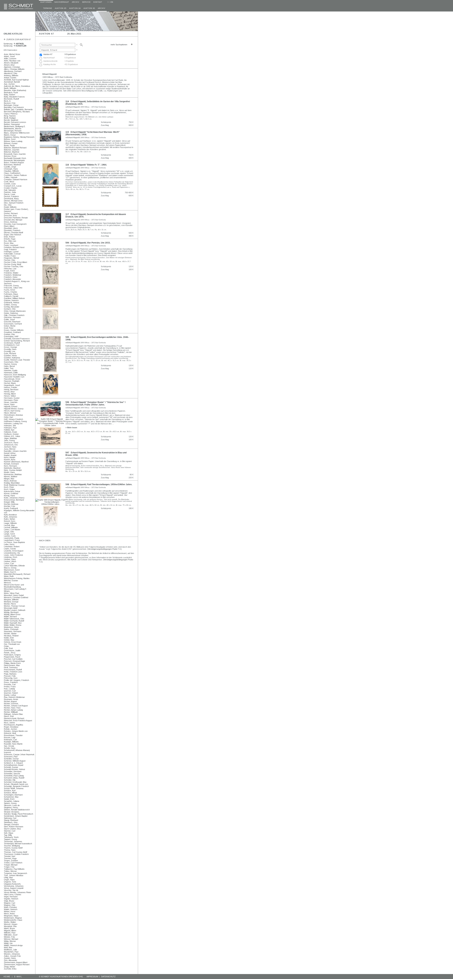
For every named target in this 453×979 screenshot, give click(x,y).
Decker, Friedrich (11, 196)
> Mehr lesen (71, 427)
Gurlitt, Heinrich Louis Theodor (17, 360)
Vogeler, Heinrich (11, 899)
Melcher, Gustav (11, 580)
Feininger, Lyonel (11, 252)
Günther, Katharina (12, 358)
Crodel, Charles (10, 188)
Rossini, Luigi (9, 737)
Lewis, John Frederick (13, 555)
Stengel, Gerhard (11, 824)
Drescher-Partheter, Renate (16, 218)
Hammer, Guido (10, 370)
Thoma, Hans (10, 850)
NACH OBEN (44, 540)
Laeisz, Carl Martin (12, 529)
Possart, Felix (10, 676)
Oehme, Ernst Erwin (12, 642)
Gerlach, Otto (10, 309)
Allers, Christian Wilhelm (14, 69)
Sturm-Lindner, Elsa (12, 829)
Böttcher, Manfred (11, 152)
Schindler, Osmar (11, 759)
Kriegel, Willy (9, 502)
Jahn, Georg (9, 440)
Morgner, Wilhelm (11, 600)
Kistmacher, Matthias (13, 474)
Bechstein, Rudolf (11, 99)
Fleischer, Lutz (10, 269)
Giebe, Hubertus (11, 313)
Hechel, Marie (10, 383)
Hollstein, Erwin (10, 432)
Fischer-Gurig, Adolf (12, 264)
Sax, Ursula (9, 746)
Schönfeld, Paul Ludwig (14, 776)
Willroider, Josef (10, 935)
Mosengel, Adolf (10, 608)
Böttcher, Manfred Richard (15, 148)
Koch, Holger (9, 489)
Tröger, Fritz (9, 867)
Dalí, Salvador (10, 190)
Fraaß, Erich (9, 271)
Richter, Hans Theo (12, 708)
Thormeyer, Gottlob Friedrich (16, 854)
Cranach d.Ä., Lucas (13, 186)
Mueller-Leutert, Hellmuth (14, 610)
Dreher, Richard (11, 213)
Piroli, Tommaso (11, 667)
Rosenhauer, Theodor (13, 735)
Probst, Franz (10, 686)
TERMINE (47, 8)
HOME (7, 976)
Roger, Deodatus (11, 727)
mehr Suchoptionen (119, 44)
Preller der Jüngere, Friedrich (16, 680)
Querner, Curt (10, 691)
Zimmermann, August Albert (15, 962)
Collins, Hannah (10, 177)
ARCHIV (75, 2)
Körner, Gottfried (11, 493)
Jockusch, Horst (11, 442)
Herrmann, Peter (11, 400)
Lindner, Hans (10, 559)
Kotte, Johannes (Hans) (14, 498)
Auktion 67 (47, 54)
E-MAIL (18, 976)
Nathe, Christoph (11, 629)
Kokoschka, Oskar (12, 491)
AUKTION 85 (60, 8)
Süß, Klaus (8, 833)
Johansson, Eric (11, 445)
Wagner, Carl (9, 903)
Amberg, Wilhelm (11, 75)
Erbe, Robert (9, 237)
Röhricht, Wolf (10, 733)
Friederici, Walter (11, 273)
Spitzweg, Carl (10, 818)
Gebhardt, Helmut (11, 302)
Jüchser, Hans (10, 447)
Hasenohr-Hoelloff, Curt (14, 377)
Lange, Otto (9, 532)
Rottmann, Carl (10, 740)
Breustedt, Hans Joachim (15, 154)
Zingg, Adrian (9, 967)
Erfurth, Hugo (9, 239)
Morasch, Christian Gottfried (16, 597)
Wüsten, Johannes (12, 954)
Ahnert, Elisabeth (11, 63)
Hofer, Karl (8, 417)
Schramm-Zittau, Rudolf (14, 778)
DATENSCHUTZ (108, 976)
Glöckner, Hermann (12, 317)
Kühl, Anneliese (10, 515)
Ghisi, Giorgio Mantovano (15, 311)
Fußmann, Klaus (11, 294)
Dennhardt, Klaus (11, 198)
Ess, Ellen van (10, 241)
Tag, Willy (8, 835)
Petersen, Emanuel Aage (14, 661)
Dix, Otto (8, 205)
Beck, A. (7, 101)
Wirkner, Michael (11, 939)
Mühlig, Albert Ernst (12, 614)
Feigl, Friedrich (10, 249)
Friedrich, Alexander (12, 279)
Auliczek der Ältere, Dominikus (17, 86)
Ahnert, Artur (9, 65)
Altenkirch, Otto (10, 73)
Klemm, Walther (10, 476)
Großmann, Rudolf (12, 343)
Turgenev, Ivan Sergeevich (15, 873)
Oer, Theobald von (12, 644)
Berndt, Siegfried (11, 120)
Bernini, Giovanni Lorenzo (15, 122)
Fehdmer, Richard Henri (14, 247)
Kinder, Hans (9, 472)
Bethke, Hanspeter (12, 124)
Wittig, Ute (8, 943)
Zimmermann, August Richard (16, 964)
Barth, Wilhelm (10, 88)
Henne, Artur (9, 392)
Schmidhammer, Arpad (13, 765)
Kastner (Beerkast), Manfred (16, 462)
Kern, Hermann (10, 466)
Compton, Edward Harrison (15, 179)
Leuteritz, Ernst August (13, 551)
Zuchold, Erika (10, 969)
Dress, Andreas (10, 222)
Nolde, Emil (8, 638)
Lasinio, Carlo (10, 536)
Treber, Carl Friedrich (13, 863)
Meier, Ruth (9, 576)
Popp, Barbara (10, 674)
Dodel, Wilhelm (10, 207)
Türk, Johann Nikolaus (13, 875)
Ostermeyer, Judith (12, 650)
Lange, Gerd (9, 534)
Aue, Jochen (9, 84)
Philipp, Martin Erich (12, 663)
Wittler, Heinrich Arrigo (13, 945)
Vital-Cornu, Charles (12, 894)
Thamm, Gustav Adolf (13, 848)
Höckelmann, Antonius (13, 415)
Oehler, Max (9, 640)
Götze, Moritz (10, 326)
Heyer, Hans (9, 404)
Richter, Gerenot (11, 703)
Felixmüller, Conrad (12, 254)
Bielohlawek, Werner (12, 128)
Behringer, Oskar (11, 105)
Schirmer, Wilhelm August (14, 761)
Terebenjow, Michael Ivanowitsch (18, 844)
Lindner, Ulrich (10, 561)
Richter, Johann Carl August (16, 706)
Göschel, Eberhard (12, 322)
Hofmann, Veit (10, 426)
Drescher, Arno (10, 215)
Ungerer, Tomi (10, 882)
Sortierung (14, 44)
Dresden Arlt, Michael (13, 220)
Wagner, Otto (9, 905)
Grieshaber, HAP (11, 336)
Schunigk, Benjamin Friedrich (16, 786)
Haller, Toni (8, 368)
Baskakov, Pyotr (11, 92)
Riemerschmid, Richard (14, 718)
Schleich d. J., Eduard (13, 763)
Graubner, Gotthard (12, 332)
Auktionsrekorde (50, 61)
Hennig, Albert (10, 394)
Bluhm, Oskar (10, 135)
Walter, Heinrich (10, 909)
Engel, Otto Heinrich (12, 235)
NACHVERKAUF (62, 2)
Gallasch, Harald (11, 296)
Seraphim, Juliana (11, 801)
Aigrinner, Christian (12, 67)
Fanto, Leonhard (11, 245)
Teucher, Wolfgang (12, 846)
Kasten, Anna (9, 459)
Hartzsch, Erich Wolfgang (15, 375)
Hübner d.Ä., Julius (12, 436)
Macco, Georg (10, 568)
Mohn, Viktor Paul (11, 593)
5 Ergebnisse (70, 58)
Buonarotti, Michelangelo (14, 160)
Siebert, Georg (10, 803)
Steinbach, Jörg (10, 822)
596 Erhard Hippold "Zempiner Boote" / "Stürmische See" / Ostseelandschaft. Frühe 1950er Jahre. (95, 403)
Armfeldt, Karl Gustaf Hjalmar (16, 80)
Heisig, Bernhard (11, 389)
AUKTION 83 (89, 8)
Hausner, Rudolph (11, 381)
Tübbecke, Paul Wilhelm (14, 869)
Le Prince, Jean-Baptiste (14, 542)
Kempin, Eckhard (11, 464)
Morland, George (11, 602)
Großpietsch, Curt (11, 345)
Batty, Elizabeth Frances (14, 97)
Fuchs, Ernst (9, 290)
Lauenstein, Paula (11, 538)
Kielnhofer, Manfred (12, 468)
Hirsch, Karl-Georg (12, 411)
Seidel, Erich (9, 799)
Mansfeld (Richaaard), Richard (17, 574)
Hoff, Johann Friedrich (13, 419)
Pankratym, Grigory (12, 655)
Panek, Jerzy (9, 653)
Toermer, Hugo (10, 858)
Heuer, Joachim (10, 402)
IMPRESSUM (92, 976)
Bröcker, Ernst (10, 156)
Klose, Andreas (10, 481)
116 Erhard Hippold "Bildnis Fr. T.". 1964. (86, 165)
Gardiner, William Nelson (14, 298)
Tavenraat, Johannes (13, 841)
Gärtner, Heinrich (11, 300)
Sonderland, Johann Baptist (15, 816)
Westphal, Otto (10, 926)
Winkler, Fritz (9, 937)
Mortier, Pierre (10, 604)
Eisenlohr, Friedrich (12, 230)
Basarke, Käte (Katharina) (15, 90)
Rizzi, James (9, 723)
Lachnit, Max (9, 525)
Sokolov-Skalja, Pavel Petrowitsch (18, 814)
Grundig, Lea (9, 351)
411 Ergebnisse (71, 64)
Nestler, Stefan (10, 633)
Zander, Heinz (10, 958)
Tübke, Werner (10, 871)
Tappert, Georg (10, 839)
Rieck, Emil (8, 716)
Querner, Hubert (11, 693)
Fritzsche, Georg (11, 285)
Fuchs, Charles (10, 292)
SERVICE (86, 2)
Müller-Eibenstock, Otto (14, 619)
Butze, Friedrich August (14, 162)
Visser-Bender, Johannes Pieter (17, 892)
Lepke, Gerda (10, 549)
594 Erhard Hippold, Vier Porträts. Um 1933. (87, 243)
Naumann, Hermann (12, 631)
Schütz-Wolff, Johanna (13, 788)
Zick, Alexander (10, 960)
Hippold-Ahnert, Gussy (14, 409)
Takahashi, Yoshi (11, 837)
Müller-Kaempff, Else (13, 623)
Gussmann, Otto (11, 362)
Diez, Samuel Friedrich (13, 203)
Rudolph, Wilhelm (11, 742)
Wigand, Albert (10, 930)
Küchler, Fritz (9, 506)
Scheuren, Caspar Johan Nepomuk (19, 754)
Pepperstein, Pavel (12, 657)
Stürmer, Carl (9, 831)
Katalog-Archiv (49, 64)
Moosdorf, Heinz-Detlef (14, 595)
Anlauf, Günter (10, 78)
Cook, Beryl (9, 182)
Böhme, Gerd (9, 139)
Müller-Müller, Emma (12, 625)
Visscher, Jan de (11, 890)
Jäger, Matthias (10, 438)
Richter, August (10, 701)
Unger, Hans (9, 880)
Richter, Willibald (11, 712)
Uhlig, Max (8, 877)
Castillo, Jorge (10, 167)
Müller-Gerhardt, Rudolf (14, 621)
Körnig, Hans (9, 496)
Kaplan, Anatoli (10, 455)
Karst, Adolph (9, 457)
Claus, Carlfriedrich (12, 173)
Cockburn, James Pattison (15, 175)
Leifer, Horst (9, 544)
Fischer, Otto (9, 260)
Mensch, (7, 583)
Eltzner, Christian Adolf (13, 232)
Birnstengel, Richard (12, 131)
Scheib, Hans (9, 748)
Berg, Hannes (10, 116)
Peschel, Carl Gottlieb (13, 659)
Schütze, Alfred (10, 793)
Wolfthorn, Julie (10, 950)
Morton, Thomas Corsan (14, 606)
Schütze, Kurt (10, 790)
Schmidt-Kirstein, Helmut (14, 769)
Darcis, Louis (9, 194)
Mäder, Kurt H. (10, 572)
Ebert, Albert (9, 226)
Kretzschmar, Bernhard (14, 500)
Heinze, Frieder (10, 387)
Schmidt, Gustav (11, 767)
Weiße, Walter (10, 922)
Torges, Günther (11, 860)
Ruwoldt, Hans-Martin (13, 744)
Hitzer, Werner (10, 413)
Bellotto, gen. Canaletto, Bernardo (18, 109)
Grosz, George (10, 347)
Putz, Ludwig (9, 689)
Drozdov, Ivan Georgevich (15, 224)
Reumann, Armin (11, 699)
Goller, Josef (9, 319)
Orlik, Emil (8, 648)
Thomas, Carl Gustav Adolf (15, 852)
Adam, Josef (9, 56)
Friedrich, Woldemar (12, 275)
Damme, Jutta (10, 192)
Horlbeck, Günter (11, 434)
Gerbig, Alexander (11, 307)
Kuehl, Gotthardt (11, 508)
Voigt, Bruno (9, 901)
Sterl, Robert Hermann (13, 827)
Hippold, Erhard (10, 406)
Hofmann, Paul (10, 428)
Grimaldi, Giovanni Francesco (17, 339)
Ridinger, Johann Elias (13, 714)
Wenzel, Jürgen (10, 924)
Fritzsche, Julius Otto (13, 288)
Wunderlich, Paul (11, 952)
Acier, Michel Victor (12, 54)
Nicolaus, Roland (11, 636)
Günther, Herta (10, 356)
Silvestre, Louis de (12, 805)
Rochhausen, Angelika (13, 725)
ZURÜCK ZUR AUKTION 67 (18, 39)
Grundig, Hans (10, 349)
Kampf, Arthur (10, 453)
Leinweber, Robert (11, 546)
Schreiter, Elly (10, 780)
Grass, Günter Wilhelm (14, 330)
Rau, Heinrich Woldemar (14, 697)
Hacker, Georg (10, 364)
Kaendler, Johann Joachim (15, 451)
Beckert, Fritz (10, 103)
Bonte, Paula (9, 145)
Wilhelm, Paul (9, 933)
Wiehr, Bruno (9, 928)
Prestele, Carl (10, 684)
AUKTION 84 (75, 8)
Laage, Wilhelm (10, 523)
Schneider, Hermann (12, 771)
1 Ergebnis (69, 61)
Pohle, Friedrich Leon (13, 672)
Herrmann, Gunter (12, 398)
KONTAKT (97, 2)
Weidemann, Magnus (13, 918)
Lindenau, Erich (10, 557)
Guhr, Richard (10, 353)
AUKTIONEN (46, 2)
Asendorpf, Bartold (12, 82)
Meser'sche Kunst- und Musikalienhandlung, (14, 586)
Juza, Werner (10, 449)
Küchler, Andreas (11, 504)
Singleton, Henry (11, 807)
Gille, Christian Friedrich (14, 315)
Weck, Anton (9, 914)
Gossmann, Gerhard (13, 324)
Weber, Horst (9, 911)
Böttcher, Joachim (11, 150)
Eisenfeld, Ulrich (11, 228)
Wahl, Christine (10, 907)
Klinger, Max (9, 479)
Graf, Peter (8, 328)
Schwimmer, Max (11, 797)
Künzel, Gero (9, 521)
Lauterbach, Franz (12, 540)
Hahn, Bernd (9, 366)
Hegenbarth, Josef (12, 385)
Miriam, (7, 591)
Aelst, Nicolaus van (12, 61)
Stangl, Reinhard (11, 820)
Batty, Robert (9, 95)
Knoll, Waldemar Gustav (14, 485)
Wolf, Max (8, 947)
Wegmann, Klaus (11, 916)
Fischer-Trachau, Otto (13, 266)
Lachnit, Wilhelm (11, 527)
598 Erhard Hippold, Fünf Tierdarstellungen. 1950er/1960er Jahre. (98, 484)
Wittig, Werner (10, 941)
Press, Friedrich (11, 682)
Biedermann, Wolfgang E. (14, 126)
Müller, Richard (10, 616)
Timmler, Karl (9, 856)
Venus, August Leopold (13, 888)
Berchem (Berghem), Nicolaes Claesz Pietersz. (17, 113)
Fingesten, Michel (11, 258)
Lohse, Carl (9, 563)
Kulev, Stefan (9, 519)
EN (112, 2)
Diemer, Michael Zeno (13, 201)
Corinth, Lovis (10, 184)
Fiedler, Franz (10, 256)
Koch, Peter (9, 487)
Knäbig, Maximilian (12, 483)
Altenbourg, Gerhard (12, 71)
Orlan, (6, 646)
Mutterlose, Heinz (11, 627)
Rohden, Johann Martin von (16, 731)
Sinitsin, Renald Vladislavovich (17, 810)
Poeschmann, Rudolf (13, 670)
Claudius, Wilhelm (11, 171)
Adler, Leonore (10, 58)
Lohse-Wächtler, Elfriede (14, 566)
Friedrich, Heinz (11, 277)
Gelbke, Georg (10, 305)
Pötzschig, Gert (10, 678)
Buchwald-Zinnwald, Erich (15, 158)
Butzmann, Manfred (12, 165)
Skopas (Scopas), (11, 812)
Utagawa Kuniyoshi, (12, 884)
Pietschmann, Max (12, 665)
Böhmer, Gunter (11, 143)
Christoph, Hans (11, 169)
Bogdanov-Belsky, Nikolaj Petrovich (19, 137)
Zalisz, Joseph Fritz (12, 956)
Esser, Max (9, 243)
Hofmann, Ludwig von (13, 423)
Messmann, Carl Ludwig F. (15, 589)
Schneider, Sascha (12, 773)
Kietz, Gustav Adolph (13, 470)
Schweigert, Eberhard (13, 795)
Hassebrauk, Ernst (12, 379)
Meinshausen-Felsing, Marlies (17, 578)
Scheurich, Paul (10, 757)
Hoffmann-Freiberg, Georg (15, 421)
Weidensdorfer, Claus (13, 920)
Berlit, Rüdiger (10, 118)
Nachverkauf (49, 58)
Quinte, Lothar (10, 695)
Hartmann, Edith (11, 372)
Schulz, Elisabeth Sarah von (16, 784)
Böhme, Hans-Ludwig (13, 141)
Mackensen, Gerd (11, 570)
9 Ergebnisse (70, 54)
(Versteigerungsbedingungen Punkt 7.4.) (104, 549)
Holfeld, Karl (9, 430)
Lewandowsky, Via (12, 553)
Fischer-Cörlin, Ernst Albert (15, 262)
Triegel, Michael (10, 865)
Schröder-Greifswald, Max (15, 782)
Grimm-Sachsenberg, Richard (17, 341)
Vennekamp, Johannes (14, 886)
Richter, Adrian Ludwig (13, 710)
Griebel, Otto (9, 334)
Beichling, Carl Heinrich (14, 107)
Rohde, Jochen (10, 729)
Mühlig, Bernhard (11, 612)
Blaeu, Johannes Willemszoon (17, 133)
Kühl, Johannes (10, 517)
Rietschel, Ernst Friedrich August (18, 720)
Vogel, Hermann (11, 897)
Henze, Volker (10, 396)
